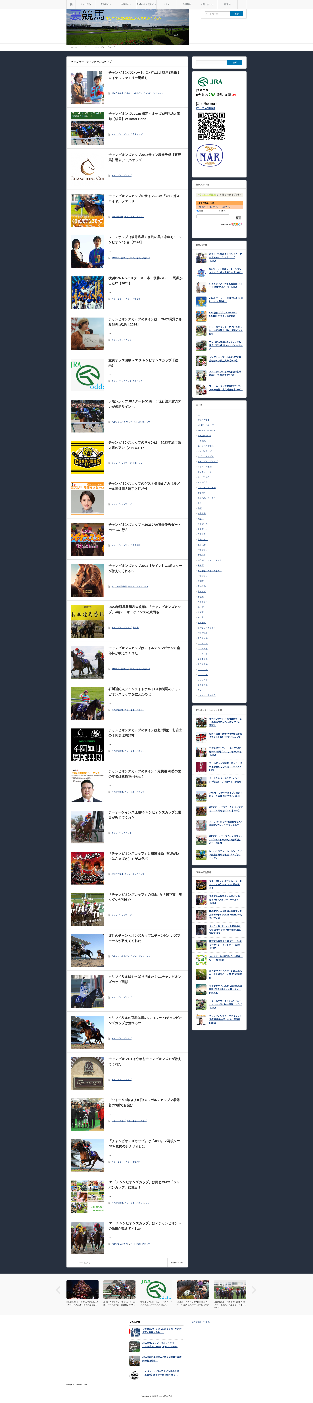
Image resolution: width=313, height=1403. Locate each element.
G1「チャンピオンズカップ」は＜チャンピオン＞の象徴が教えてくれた (144, 1225)
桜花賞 (201, 581)
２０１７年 (203, 654)
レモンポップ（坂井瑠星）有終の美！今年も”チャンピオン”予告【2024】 (145, 239)
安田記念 (202, 534)
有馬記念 (202, 555)
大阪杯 (201, 519)
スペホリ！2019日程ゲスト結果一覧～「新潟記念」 (226, 958)
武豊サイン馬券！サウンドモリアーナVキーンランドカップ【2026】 (225, 257)
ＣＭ (147, 1203)
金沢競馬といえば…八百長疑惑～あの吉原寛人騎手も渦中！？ (161, 1331)
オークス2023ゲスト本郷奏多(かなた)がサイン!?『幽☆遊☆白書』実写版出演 (225, 929)
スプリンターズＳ (206, 456)
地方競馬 (202, 513)
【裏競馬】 (203, 441)
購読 (201, 210)
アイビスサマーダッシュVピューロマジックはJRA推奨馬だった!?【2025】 (225, 1004)
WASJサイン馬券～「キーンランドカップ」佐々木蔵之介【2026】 (226, 271)
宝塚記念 (202, 545)
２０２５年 (203, 685)
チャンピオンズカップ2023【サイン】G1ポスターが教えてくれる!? (145, 568)
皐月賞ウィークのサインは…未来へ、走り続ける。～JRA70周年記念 (225, 974)
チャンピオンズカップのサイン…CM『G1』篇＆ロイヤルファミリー (144, 198)
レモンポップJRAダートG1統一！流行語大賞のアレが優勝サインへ (144, 404)
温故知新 (202, 591)
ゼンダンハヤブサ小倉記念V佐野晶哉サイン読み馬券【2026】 (225, 359)
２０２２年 (203, 674)
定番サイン (106, 4)
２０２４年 (203, 680)
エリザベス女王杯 (206, 446)
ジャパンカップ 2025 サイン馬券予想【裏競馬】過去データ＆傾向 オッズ (160, 1373)
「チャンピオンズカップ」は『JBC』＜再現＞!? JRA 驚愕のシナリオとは (144, 1143)
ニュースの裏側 (205, 467)
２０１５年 (203, 643)
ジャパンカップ (119, 1121)
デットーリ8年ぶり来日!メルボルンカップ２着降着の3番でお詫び (144, 1102)
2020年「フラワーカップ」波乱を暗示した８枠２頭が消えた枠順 (226, 794)
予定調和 (137, 545)
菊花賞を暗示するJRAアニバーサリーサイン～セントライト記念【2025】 (225, 944)
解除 (224, 210)
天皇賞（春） (204, 524)
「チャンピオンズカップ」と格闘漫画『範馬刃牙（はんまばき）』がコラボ (144, 856)
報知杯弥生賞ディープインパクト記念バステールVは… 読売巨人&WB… (119, 1303)
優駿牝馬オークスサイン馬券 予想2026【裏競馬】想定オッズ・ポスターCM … (230, 1305)
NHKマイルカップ (206, 425)
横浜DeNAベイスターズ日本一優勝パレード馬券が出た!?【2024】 (145, 280)
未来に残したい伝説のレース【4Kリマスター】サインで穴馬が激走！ (226, 884)
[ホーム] (71, 4)
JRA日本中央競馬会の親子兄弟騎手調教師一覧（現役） (162, 1359)
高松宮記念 (203, 633)
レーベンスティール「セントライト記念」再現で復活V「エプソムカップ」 (225, 854)
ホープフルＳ (204, 477)
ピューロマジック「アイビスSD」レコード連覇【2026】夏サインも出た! (226, 330)
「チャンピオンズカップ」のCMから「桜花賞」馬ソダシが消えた (145, 897)
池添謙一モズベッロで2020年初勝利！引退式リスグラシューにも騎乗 (193, 1303)
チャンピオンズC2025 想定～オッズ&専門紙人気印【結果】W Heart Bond (144, 116)
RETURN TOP (177, 1263)
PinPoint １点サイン (146, 4)
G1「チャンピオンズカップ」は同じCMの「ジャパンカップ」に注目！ (144, 1184)
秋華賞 (201, 612)
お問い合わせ (207, 4)
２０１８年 (203, 659)
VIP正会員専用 (204, 435)
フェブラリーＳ (205, 472)
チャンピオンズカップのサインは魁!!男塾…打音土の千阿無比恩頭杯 (145, 732)
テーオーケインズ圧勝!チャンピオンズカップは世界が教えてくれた (144, 814)
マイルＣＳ (203, 482)
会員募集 (187, 4)
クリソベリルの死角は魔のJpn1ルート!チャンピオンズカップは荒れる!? (145, 1020)
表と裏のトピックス (201, 1322)
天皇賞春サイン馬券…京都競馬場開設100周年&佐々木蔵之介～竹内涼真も (225, 989)
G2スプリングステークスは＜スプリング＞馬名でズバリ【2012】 (226, 809)
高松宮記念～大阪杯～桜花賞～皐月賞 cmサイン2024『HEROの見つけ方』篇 (225, 914)
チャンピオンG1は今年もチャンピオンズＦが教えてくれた (144, 1061)
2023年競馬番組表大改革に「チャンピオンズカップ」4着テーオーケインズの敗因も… (144, 609)
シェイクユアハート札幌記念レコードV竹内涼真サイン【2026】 (225, 285)
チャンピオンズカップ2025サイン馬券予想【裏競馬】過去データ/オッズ (144, 157)
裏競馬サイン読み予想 (162, 1396)
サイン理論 (85, 4)
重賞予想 (202, 622)
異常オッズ (138, 134)
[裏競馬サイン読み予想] (127, 27)
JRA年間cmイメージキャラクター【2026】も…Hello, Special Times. (160, 1345)
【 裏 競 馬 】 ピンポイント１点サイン (214, 207)
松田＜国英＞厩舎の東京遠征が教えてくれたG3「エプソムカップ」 (226, 735)
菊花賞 (201, 617)
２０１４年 (203, 638)
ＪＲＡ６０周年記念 (207, 695)
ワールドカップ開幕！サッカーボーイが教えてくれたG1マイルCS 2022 (225, 766)
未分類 (201, 565)
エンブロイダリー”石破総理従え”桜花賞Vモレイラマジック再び (225, 823)
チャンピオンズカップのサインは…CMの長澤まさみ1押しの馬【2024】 (145, 321)
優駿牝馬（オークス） (208, 498)
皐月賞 (201, 607)
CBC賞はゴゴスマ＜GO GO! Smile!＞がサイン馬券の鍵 (223, 314)
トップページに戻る (81, 1263)
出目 (200, 503)
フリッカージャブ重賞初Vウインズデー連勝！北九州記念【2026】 (226, 388)
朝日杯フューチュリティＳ (210, 560)
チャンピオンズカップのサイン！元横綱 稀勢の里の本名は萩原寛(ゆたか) (144, 773)
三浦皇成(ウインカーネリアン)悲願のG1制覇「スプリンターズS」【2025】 (225, 751)
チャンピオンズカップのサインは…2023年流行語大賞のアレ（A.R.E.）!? (144, 445)
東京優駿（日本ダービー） (210, 571)
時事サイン (126, 4)
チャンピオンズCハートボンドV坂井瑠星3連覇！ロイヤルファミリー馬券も (144, 75)
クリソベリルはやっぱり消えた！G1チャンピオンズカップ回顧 (144, 979)
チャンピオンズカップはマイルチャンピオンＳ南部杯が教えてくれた (144, 650)
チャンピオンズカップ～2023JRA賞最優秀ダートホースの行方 (144, 527)
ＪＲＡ (166, 4)
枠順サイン (203, 576)
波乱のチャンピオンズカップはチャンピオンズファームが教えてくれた (144, 938)
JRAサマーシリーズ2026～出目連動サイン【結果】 (226, 300)
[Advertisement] (89, 1352)
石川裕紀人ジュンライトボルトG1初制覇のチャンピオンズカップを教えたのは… (144, 691)
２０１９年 (203, 664)
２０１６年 (203, 649)
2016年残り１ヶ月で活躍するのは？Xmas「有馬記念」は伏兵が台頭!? (82, 1303)
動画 (200, 508)
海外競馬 (202, 586)
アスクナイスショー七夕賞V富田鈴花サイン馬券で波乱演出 (225, 373)
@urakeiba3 (205, 108)
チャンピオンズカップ (153, 93)
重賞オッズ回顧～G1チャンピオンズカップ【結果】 (143, 362)
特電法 (227, 4)
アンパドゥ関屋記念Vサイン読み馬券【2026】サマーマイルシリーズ (226, 345)
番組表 (136, 627)
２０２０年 (203, 669)
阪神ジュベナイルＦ (207, 628)
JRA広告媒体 (117, 93)
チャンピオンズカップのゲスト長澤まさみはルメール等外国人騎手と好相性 (144, 486)
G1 (113, 586)
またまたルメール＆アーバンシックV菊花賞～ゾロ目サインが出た (225, 780)
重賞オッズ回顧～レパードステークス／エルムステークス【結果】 (156, 1303)
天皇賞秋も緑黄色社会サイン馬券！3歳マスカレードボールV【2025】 (224, 899)
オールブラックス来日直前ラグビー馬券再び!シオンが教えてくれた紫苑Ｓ (226, 722)
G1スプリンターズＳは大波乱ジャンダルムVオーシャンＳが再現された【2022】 (226, 839)
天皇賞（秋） (204, 529)
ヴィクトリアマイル (207, 487)
